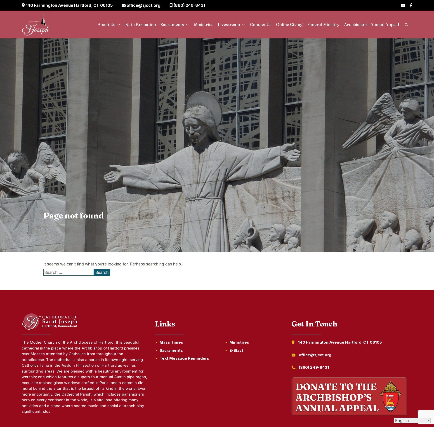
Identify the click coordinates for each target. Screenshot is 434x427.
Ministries (203, 24)
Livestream (229, 24)
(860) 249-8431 (189, 5)
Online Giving (289, 24)
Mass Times (171, 342)
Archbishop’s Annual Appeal (371, 24)
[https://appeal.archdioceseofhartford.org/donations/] (349, 397)
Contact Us (260, 24)
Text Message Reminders (184, 358)
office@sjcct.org (143, 5)
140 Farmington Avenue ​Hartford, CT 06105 (69, 5)
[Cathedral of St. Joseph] (36, 24)
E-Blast (236, 350)
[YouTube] (403, 5)
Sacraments (172, 24)
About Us (106, 24)
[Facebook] (411, 5)
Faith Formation (140, 24)
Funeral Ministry (323, 24)
